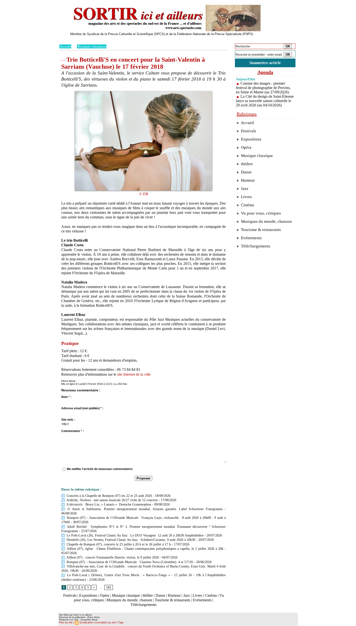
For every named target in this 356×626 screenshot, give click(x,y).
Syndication (86, 622)
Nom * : (66, 397)
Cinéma (211, 595)
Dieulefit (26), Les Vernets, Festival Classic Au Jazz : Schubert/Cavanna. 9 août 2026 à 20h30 (130, 540)
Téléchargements (143, 605)
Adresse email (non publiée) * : (82, 408)
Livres (197, 595)
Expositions (88, 595)
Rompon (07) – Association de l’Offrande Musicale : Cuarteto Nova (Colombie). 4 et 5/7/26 (129, 562)
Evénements (202, 600)
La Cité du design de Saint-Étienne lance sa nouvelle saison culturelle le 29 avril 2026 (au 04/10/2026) (265, 100)
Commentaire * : (72, 431)
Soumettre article (265, 62)
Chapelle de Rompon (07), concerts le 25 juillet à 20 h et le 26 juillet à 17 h (118, 544)
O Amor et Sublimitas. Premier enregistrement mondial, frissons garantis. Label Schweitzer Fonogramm (144, 509)
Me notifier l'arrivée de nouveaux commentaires (100, 469)
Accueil (65, 46)
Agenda (265, 72)
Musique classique (91, 46)
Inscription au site (105, 622)
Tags (121, 622)
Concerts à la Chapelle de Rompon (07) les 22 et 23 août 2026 (109, 496)
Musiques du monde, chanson (129, 600)
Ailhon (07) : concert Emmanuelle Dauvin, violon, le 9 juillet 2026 (112, 557)
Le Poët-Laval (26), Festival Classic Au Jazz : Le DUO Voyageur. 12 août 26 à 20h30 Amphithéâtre (134, 535)
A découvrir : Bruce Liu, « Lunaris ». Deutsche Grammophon (108, 504)
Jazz (186, 595)
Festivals (70, 595)
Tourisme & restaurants (172, 600)
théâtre (148, 595)
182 (108, 587)
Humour (174, 595)
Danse (160, 595)
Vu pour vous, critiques (260, 213)
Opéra (104, 595)
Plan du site (66, 622)
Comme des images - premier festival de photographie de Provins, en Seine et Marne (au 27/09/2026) (263, 87)
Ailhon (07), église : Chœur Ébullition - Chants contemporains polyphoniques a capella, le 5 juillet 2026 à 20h (144, 549)
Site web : (68, 419)
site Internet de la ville (134, 374)
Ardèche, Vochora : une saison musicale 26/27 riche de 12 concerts (112, 500)
